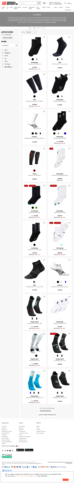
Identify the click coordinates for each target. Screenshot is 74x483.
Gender (6, 55)
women (64, 19)
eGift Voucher (4, 429)
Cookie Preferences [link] (69, 463)
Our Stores (38, 429)
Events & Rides (22, 426)
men (59, 19)
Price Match (4, 434)
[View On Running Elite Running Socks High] (34, 195)
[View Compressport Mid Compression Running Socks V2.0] (34, 380)
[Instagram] (12, 450)
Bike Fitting (21, 428)
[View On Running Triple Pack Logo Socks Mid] (59, 306)
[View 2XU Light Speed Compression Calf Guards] (34, 83)
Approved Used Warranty (7, 441)
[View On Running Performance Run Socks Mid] (34, 46)
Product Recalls (5, 436)
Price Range (7, 64)
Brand (6, 50)
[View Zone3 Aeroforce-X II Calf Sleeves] (34, 158)
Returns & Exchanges (6, 440)
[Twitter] (7, 450)
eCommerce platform (31, 463)
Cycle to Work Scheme (23, 433)
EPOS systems (38, 463)
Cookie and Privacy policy (22, 476)
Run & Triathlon (38, 8)
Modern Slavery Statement (67, 462)
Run (38, 27)
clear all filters (7, 38)
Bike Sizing (21, 429)
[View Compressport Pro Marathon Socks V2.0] (59, 343)
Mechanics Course (22, 440)
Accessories (25, 7)
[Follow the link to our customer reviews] (8, 456)
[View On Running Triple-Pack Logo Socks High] (59, 121)
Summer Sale (3, 8)
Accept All (65, 479)
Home (30, 27)
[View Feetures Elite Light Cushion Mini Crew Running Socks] (34, 121)
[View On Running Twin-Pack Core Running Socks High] (59, 158)
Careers (38, 428)
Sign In (50, 4)
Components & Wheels (32, 8)
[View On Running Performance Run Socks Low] (59, 83)
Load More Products (47, 415)
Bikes (11, 7)
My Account (4, 426)
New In (8, 8)
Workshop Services (23, 438)
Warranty (3, 443)
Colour (6, 61)
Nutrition (44, 7)
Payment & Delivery (5, 433)
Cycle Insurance (22, 431)
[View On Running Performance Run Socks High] (34, 232)
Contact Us (4, 428)
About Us (38, 423)
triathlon (54, 22)
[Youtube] (10, 450)
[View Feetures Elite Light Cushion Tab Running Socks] (59, 269)
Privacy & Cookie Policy (41, 431)
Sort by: (23, 32)
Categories (7, 53)
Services (21, 423)
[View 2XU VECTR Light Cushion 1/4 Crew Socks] (34, 269)
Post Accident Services (23, 441)
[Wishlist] (65, 3)
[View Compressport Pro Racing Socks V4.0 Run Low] (59, 380)
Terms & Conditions (40, 433)
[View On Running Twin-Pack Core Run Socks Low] (59, 232)
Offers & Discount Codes (6, 431)
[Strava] (2, 450)
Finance (20, 434)
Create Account (58, 4)
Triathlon (34, 27)
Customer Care (5, 423)
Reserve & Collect (5, 438)
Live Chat (12, 446)
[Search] (39, 3)
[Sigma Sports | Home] (10, 3)
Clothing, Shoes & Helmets (17, 8)
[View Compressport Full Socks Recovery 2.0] (34, 343)
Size (6, 58)
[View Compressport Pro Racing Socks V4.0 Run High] (34, 306)
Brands (48, 7)
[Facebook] (5, 450)
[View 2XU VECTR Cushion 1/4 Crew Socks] (59, 46)
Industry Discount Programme (24, 436)
